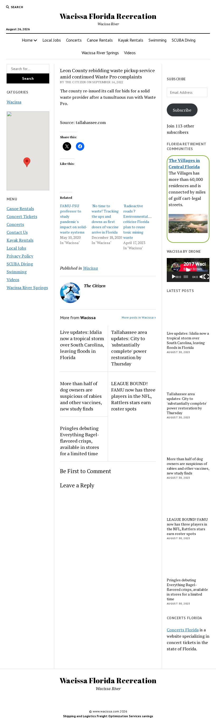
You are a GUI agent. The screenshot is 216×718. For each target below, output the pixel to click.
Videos (130, 52)
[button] (26, 162)
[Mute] (202, 276)
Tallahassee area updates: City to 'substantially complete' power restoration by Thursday (129, 348)
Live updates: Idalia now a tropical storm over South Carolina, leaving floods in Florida (82, 344)
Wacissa (14, 102)
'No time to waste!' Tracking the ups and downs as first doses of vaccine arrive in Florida (105, 219)
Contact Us (17, 232)
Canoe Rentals (100, 40)
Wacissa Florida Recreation (108, 16)
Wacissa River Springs (100, 52)
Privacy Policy (20, 256)
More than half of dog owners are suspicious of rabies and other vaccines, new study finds (81, 396)
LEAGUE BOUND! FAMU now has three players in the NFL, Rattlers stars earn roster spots (133, 396)
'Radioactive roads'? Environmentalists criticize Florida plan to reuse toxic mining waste (138, 221)
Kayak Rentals (130, 40)
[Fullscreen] (206, 276)
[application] (188, 270)
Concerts (74, 40)
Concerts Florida (183, 630)
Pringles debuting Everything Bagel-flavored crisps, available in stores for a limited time (79, 441)
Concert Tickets (22, 216)
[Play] (173, 276)
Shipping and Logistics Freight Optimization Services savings (108, 716)
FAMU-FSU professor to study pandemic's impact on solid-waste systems (73, 219)
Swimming (157, 40)
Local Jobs (51, 40)
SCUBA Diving (183, 40)
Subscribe (182, 110)
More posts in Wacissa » (139, 317)
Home (27, 40)
